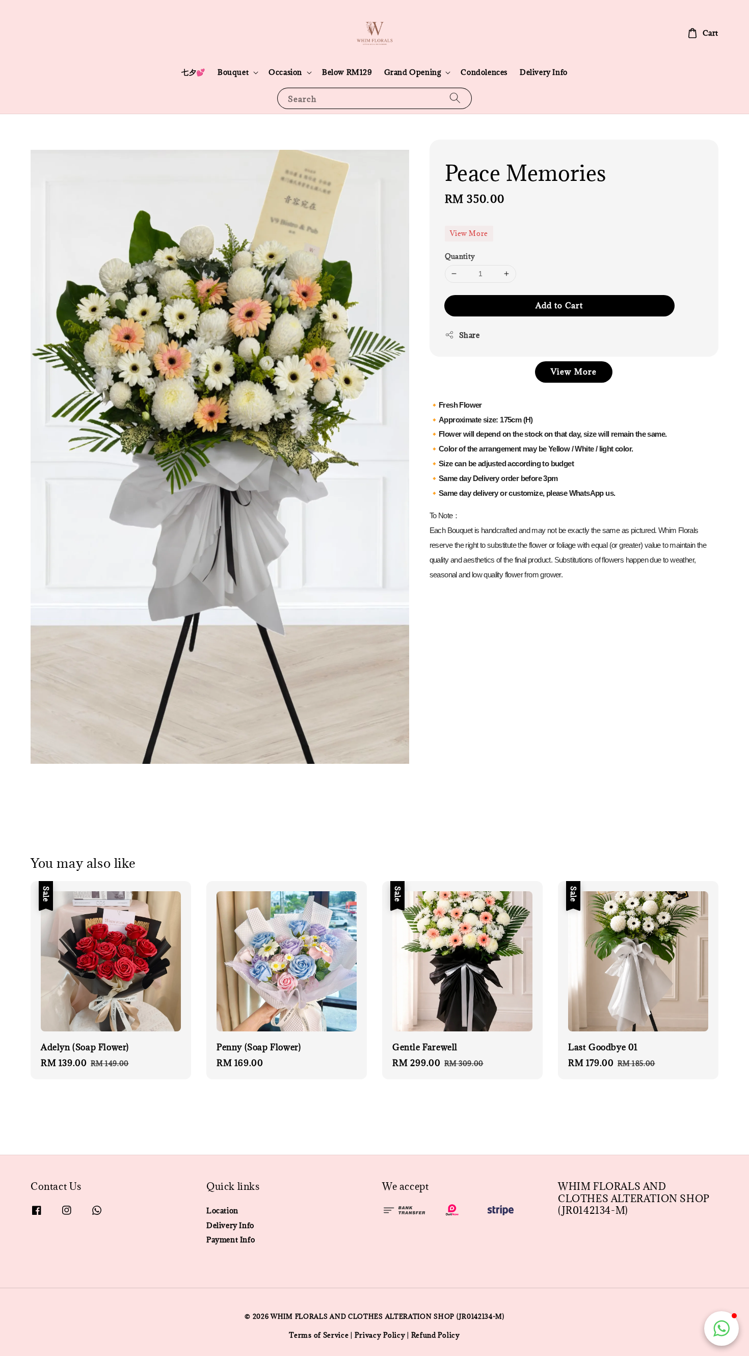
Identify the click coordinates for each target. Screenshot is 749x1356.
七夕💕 (193, 72)
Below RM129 (347, 72)
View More (469, 233)
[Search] (455, 98)
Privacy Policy (380, 1335)
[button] (721, 1328)
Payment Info (230, 1239)
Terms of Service (319, 1335)
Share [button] (469, 334)
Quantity (460, 256)
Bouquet (233, 72)
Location (222, 1210)
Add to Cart (559, 305)
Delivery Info (544, 72)
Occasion (285, 72)
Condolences (484, 72)
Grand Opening (412, 72)
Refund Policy (435, 1335)
